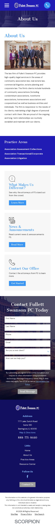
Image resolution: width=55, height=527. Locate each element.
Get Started (17, 283)
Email (8, 342)
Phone (8, 334)
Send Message (27, 391)
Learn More (17, 202)
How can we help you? (15, 358)
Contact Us (27, 484)
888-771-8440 (27, 437)
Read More (17, 244)
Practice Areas (27, 459)
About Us (27, 455)
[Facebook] (27, 476)
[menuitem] (27, 149)
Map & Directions (27, 432)
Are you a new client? (15, 350)
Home (27, 450)
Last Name (10, 326)
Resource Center (28, 464)
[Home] (26, 5)
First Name (10, 318)
